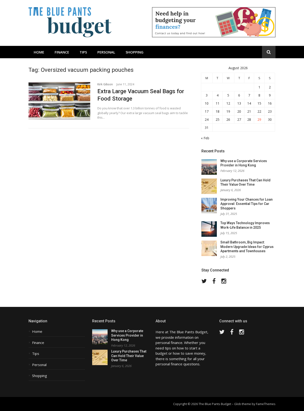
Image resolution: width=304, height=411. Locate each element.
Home (39, 52)
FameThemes (266, 404)
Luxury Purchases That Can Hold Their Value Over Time (128, 355)
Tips (83, 52)
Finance (62, 52)
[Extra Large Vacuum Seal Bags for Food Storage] (59, 101)
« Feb (205, 138)
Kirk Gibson (105, 84)
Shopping (134, 52)
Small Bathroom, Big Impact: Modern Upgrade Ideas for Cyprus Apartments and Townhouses (247, 246)
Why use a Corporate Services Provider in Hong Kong (127, 335)
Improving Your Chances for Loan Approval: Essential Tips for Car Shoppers (246, 204)
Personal (106, 52)
